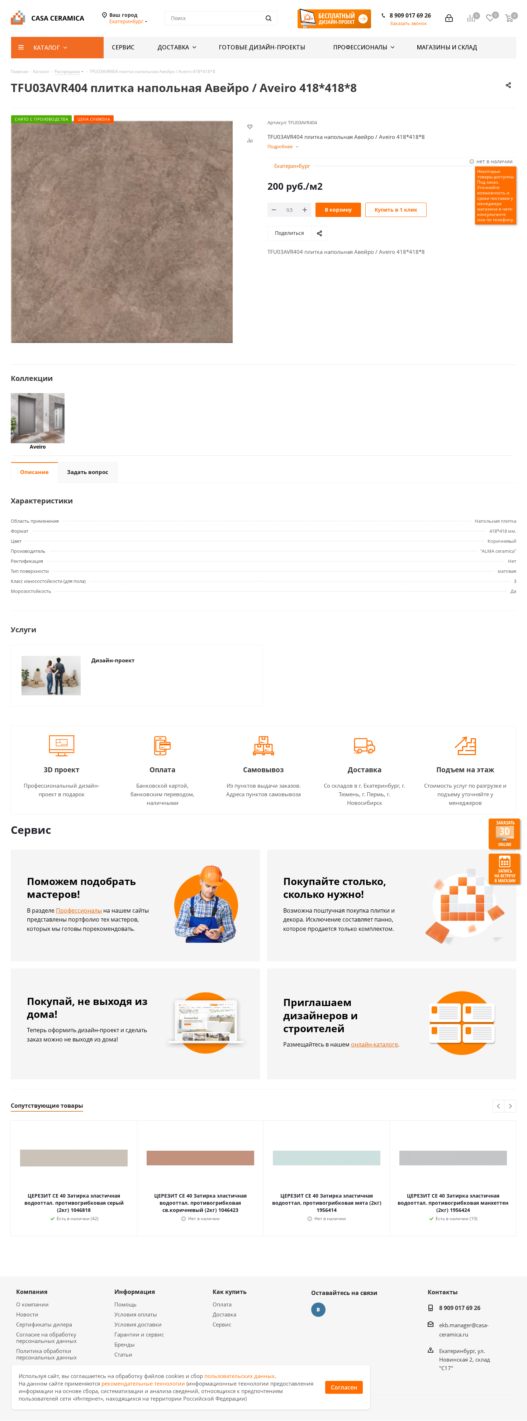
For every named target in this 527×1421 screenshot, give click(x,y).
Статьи (123, 1354)
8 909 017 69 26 (410, 15)
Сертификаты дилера (44, 1324)
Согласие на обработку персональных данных (46, 1337)
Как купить (230, 1292)
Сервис (222, 1324)
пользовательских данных (239, 1375)
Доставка (224, 1314)
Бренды (124, 1344)
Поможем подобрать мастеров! (81, 888)
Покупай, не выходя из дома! (87, 1008)
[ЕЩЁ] (502, 47)
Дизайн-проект (112, 660)
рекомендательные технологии (143, 1383)
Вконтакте (318, 1309)
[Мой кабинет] (449, 18)
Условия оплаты (135, 1314)
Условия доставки (138, 1324)
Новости (27, 1314)
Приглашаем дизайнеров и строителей (320, 1015)
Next (510, 1106)
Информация (134, 1292)
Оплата (222, 1304)
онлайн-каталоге (374, 1044)
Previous (499, 1106)
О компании (32, 1304)
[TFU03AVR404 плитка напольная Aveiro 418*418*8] (122, 232)
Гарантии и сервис (139, 1334)
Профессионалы (79, 910)
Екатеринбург (292, 165)
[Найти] (268, 18)
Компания (31, 1292)
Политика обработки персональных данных (46, 1354)
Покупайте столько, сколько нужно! (334, 888)
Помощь (125, 1304)
